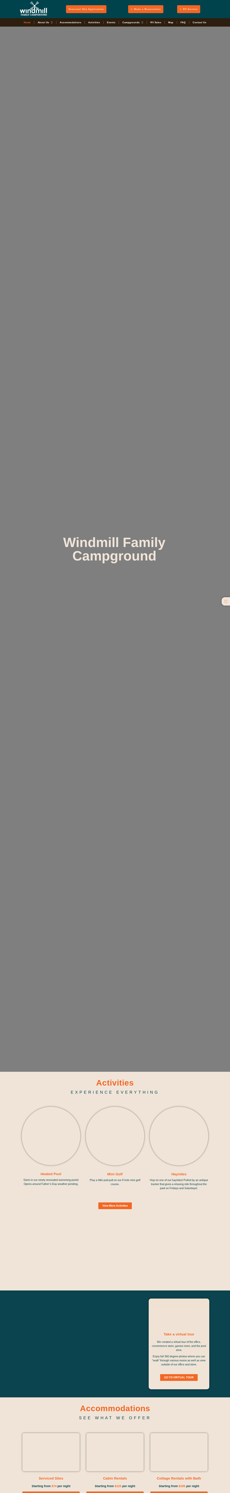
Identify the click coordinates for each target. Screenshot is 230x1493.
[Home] (226, 601)
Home (27, 22)
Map (170, 22)
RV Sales (155, 22)
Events (111, 22)
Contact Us (199, 22)
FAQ (183, 22)
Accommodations (70, 22)
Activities (94, 22)
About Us (43, 22)
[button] (114, 1249)
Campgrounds (131, 22)
